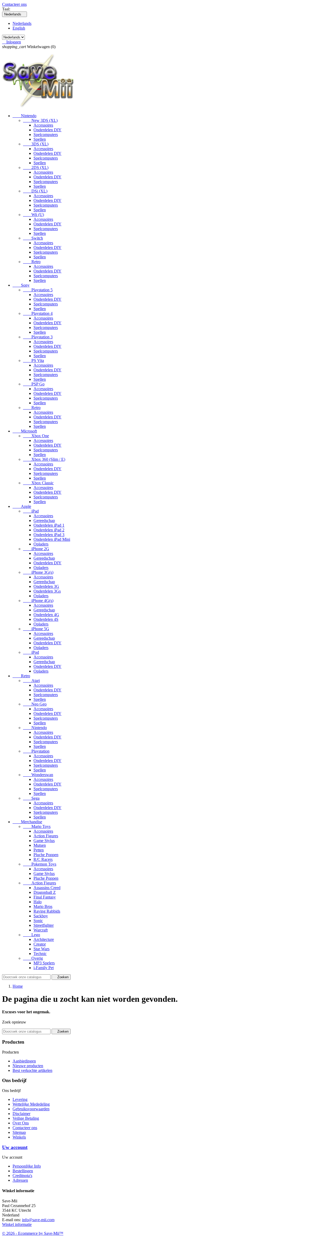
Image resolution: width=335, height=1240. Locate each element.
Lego (31, 934)
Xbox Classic (38, 483)
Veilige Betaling (26, 1118)
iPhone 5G (36, 629)
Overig (33, 958)
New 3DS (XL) (40, 120)
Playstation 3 (38, 337)
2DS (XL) (35, 167)
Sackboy (41, 916)
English (19, 28)
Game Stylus (44, 840)
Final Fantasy (45, 897)
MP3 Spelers (44, 963)
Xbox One (36, 436)
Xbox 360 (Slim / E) (44, 459)
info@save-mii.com (38, 1220)
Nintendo (24, 115)
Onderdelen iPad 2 (49, 530)
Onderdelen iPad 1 (49, 525)
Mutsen (40, 845)
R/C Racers (43, 859)
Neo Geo (35, 704)
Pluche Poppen (46, 854)
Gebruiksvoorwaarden (31, 1109)
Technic (40, 953)
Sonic (38, 920)
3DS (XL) (35, 144)
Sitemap (19, 1132)
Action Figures (46, 836)
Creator (40, 944)
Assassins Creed (47, 887)
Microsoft (25, 431)
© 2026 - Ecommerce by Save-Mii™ (32, 1233)
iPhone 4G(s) (38, 600)
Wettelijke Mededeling (31, 1104)
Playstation (36, 751)
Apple (22, 506)
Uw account (14, 1147)
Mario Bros (43, 906)
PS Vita (33, 360)
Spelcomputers (46, 134)
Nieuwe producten (28, 1065)
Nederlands (22, 23)
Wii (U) (33, 214)
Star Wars (41, 949)
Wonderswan (38, 774)
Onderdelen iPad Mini (52, 539)
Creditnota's (22, 1175)
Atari (31, 680)
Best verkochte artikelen (32, 1070)
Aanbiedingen (24, 1061)
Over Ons (21, 1123)
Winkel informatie (17, 1224)
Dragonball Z (45, 892)
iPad (31, 511)
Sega (31, 798)
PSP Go (33, 384)
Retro (32, 261)
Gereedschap (44, 520)
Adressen (20, 1180)
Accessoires (43, 125)
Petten (39, 850)
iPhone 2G (36, 549)
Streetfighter (44, 925)
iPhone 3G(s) (38, 572)
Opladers (41, 544)
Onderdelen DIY (48, 130)
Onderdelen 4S (46, 619)
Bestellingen (23, 1171)
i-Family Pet (44, 967)
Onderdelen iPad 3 (49, 534)
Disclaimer (21, 1113)
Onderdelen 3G (46, 586)
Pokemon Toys (39, 864)
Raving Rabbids (47, 911)
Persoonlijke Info (27, 1166)
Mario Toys (37, 826)
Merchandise (27, 822)
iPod (31, 652)
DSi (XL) (35, 191)
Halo (38, 902)
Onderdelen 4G (46, 614)
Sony (21, 285)
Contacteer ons (14, 4)
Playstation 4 (38, 313)
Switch (33, 238)
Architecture (44, 939)
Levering (20, 1099)
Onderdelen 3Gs (47, 591)
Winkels (19, 1137)
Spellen (40, 139)
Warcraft (41, 930)
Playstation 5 (38, 290)
